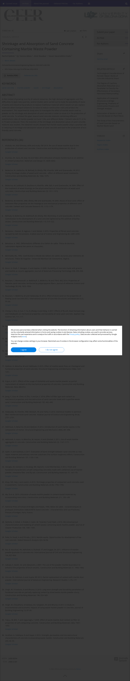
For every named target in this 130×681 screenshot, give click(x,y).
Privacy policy (74, 334)
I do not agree (52, 349)
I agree (24, 349)
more (24, 337)
